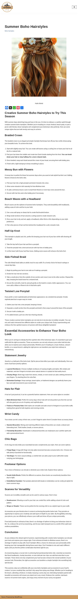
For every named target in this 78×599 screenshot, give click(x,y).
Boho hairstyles (9, 31)
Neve (3, 597)
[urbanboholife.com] (7, 7)
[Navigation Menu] (74, 7)
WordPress (18, 597)
